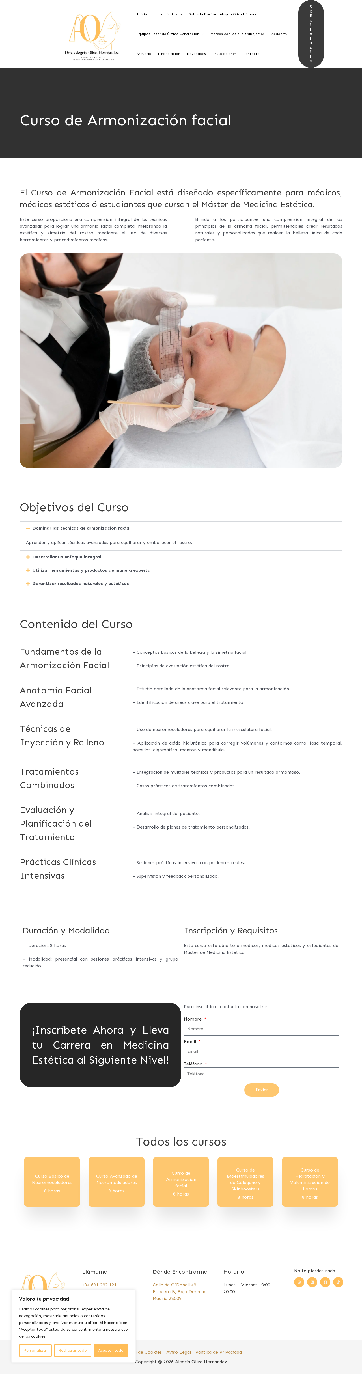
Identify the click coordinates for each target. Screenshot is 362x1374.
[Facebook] (325, 1282)
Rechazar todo (72, 1350)
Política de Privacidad (218, 1352)
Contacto (251, 54)
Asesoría (144, 54)
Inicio (142, 14)
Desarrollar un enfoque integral (67, 557)
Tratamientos (165, 14)
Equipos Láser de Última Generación (168, 34)
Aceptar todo (111, 1350)
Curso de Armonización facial (181, 1179)
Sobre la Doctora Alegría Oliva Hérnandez (225, 14)
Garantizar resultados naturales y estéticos (81, 583)
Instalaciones (224, 54)
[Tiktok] (338, 1282)
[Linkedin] (312, 1282)
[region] (73, 1326)
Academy (279, 34)
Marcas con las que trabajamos (238, 34)
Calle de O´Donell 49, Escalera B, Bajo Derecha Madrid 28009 (179, 1291)
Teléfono (194, 1064)
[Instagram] (299, 1282)
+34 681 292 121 (99, 1284)
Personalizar (35, 1350)
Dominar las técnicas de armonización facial (81, 528)
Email (190, 1041)
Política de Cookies (141, 1352)
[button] (179, 14)
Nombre (193, 1019)
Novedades (196, 54)
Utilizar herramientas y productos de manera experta (91, 570)
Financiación (169, 54)
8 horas (52, 1191)
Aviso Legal (178, 1352)
